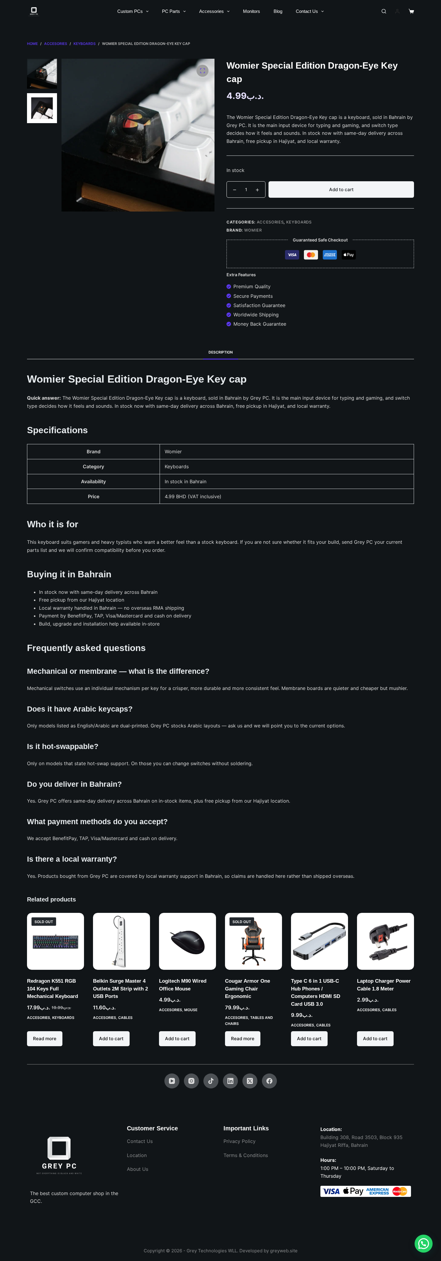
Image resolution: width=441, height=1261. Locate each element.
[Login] (397, 11)
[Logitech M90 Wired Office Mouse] (187, 941)
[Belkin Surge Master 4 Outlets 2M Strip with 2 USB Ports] (121, 941)
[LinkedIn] (230, 1080)
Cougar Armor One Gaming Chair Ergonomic (247, 988)
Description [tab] (220, 352)
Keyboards (299, 222)
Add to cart (341, 189)
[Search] (384, 11)
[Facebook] (269, 1080)
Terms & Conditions (246, 1155)
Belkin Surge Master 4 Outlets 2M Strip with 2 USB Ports (120, 988)
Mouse (190, 1010)
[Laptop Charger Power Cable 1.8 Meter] (385, 941)
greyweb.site (284, 1251)
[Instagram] (191, 1080)
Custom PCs (130, 11)
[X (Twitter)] (249, 1080)
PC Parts (171, 11)
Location (137, 1155)
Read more (44, 1038)
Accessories (211, 11)
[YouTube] (171, 1080)
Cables (125, 1017)
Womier (253, 230)
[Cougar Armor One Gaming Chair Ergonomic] (253, 941)
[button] (424, 1244)
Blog (278, 11)
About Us (137, 1169)
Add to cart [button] (111, 1038)
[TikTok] (210, 1080)
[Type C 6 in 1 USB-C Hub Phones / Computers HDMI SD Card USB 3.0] (319, 941)
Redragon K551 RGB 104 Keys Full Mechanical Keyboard (52, 988)
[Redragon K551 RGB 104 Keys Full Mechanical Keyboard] (55, 941)
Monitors (251, 11)
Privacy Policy (240, 1141)
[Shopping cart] (411, 11)
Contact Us (307, 11)
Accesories (270, 222)
